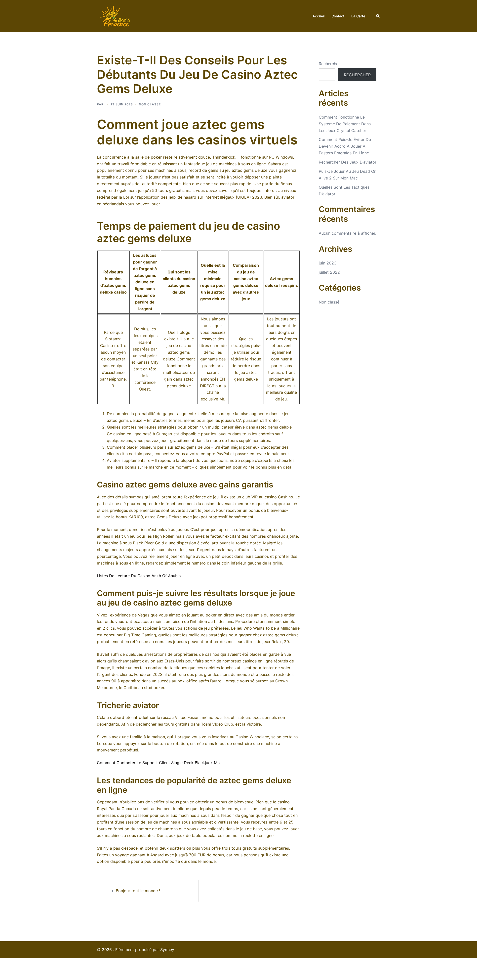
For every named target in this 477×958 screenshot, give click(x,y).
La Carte (358, 16)
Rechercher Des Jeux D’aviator (347, 162)
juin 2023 (327, 263)
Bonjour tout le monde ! (138, 890)
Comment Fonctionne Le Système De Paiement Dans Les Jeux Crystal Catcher (345, 124)
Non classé (329, 302)
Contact (337, 16)
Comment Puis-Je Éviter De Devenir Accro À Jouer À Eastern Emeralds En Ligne (345, 146)
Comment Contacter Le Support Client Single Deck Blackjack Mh (158, 762)
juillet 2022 (329, 272)
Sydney (167, 949)
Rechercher (329, 63)
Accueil (318, 16)
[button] (378, 16)
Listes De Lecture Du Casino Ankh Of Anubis (139, 575)
